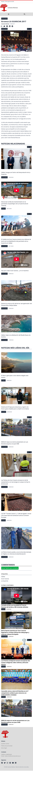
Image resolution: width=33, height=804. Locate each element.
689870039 (9, 754)
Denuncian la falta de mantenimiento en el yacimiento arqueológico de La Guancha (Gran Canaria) (14, 203)
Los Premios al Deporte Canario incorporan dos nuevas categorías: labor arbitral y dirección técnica (15, 662)
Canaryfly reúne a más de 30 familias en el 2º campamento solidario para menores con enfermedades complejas (14, 693)
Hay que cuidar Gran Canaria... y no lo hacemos (15, 270)
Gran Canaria (4, 18)
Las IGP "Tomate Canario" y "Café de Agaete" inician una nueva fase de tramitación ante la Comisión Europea (16, 515)
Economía (4, 412)
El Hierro (3, 380)
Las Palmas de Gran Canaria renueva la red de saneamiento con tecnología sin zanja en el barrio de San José (15, 482)
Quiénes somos (5, 743)
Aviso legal (4, 748)
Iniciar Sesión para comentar (10, 568)
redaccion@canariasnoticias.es (13, 756)
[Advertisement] (16, 787)
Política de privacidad (6, 746)
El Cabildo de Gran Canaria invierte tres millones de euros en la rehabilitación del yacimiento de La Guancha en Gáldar (16, 241)
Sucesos (3, 609)
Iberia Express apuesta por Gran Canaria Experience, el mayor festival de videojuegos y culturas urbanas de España (15, 632)
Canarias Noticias (5, 24)
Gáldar (3, 576)
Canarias (3, 208)
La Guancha (4, 581)
